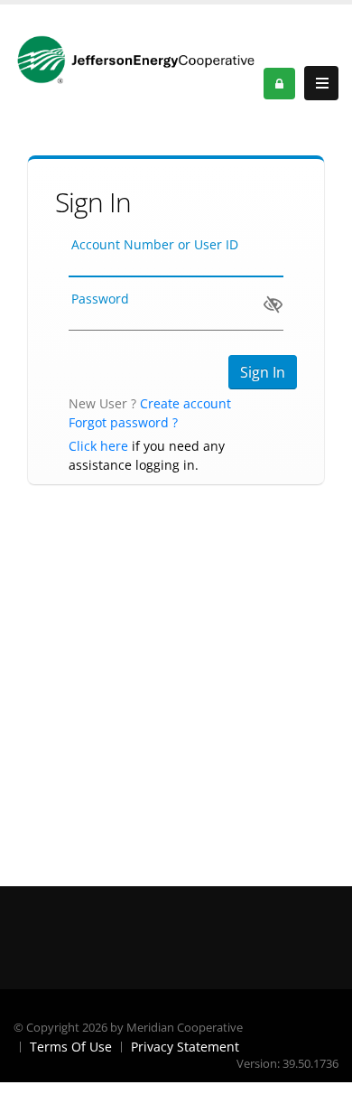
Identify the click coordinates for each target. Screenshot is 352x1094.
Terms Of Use (71, 1046)
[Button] (321, 83)
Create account (185, 403)
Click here (98, 445)
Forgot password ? (123, 422)
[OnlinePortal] (139, 58)
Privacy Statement (185, 1046)
